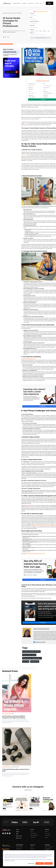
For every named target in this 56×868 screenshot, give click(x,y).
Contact (46, 837)
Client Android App (34, 835)
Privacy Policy (47, 835)
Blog (17, 833)
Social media (26, 123)
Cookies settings (31, 863)
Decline (48, 863)
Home (17, 829)
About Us (46, 831)
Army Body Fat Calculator (48, 849)
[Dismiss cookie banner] (52, 852)
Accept (39, 863)
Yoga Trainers (18, 848)
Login (40, 3)
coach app (26, 661)
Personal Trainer (19, 846)
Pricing (36, 3)
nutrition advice (24, 154)
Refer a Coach (19, 835)
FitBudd (34, 594)
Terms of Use (47, 833)
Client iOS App (33, 833)
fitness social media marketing (31, 651)
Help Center (33, 837)
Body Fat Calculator (49, 846)
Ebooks (32, 846)
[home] (7, 3)
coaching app (35, 661)
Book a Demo (49, 3)
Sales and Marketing (8, 13)
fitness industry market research (32, 658)
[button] (17, 3)
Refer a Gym (18, 838)
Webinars (32, 848)
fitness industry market (29, 655)
